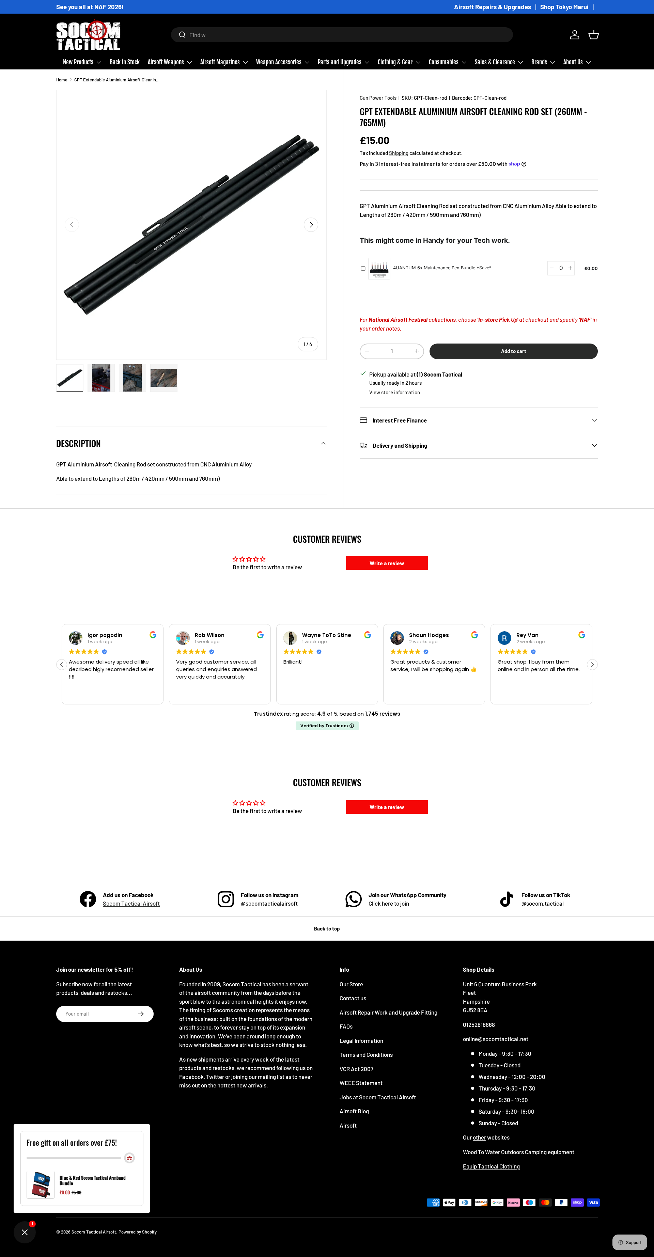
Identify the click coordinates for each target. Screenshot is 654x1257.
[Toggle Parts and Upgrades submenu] (367, 62)
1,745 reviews (382, 713)
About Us (573, 62)
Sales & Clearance (495, 62)
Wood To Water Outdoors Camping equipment (518, 1151)
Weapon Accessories (278, 62)
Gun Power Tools (378, 98)
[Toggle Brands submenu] (552, 62)
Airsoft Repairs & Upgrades (492, 7)
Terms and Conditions (366, 1054)
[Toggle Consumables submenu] (464, 62)
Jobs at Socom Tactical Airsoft (378, 1097)
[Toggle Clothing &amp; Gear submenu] (418, 62)
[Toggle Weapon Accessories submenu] (307, 62)
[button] (593, 34)
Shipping (398, 152)
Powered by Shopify (138, 1232)
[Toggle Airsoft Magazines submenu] (245, 62)
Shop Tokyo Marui (564, 7)
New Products (78, 62)
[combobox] (342, 34)
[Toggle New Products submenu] (99, 62)
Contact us (353, 998)
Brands (539, 62)
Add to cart (513, 351)
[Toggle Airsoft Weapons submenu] (189, 62)
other (479, 1137)
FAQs (346, 1026)
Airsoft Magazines (220, 62)
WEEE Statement (361, 1082)
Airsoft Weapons (166, 62)
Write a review (387, 563)
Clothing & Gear (395, 62)
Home (61, 79)
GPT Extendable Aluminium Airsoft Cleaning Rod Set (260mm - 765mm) (117, 79)
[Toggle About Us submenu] (588, 62)
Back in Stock (125, 62)
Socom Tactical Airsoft (131, 903)
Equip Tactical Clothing (491, 1166)
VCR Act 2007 (356, 1068)
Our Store (351, 984)
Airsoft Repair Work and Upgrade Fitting (388, 1012)
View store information (394, 392)
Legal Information (361, 1040)
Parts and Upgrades (339, 62)
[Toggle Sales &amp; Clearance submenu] (520, 62)
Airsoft (348, 1125)
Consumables (443, 62)
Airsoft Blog (354, 1111)
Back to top (327, 928)
